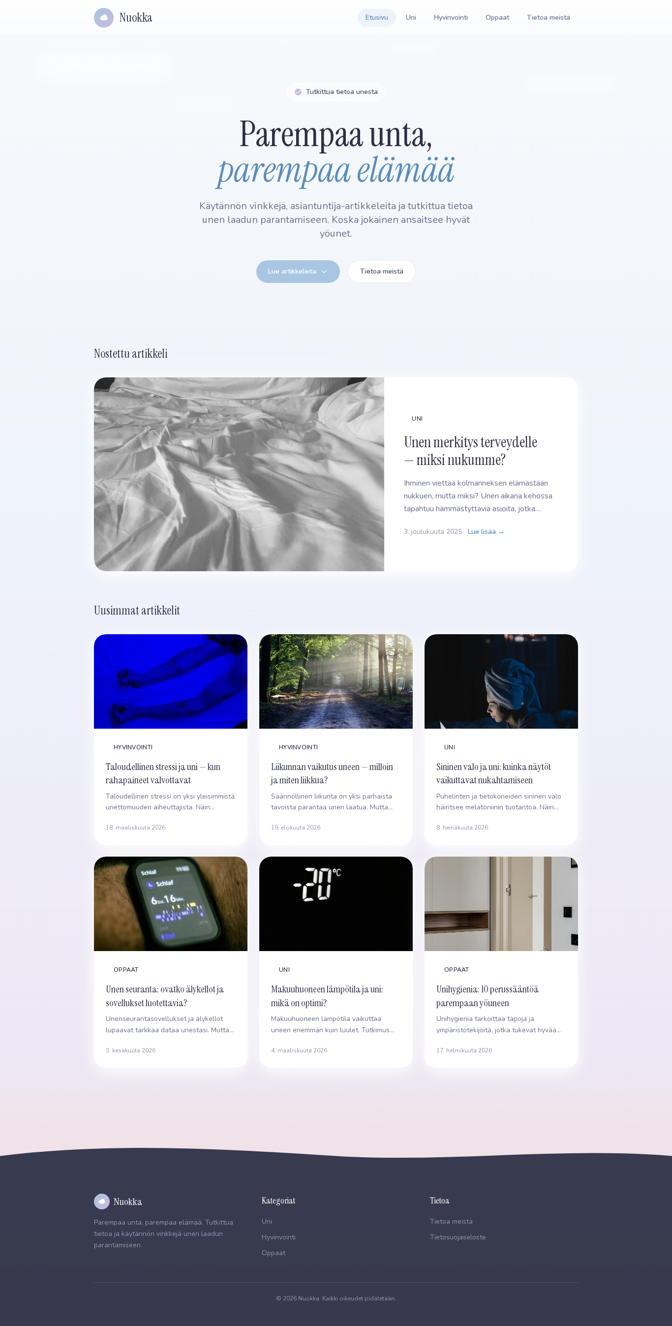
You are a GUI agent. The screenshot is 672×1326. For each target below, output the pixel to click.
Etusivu (377, 17)
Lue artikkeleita (292, 271)
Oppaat (497, 17)
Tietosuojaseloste (458, 1237)
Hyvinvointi (451, 17)
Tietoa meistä (548, 17)
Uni (411, 17)
